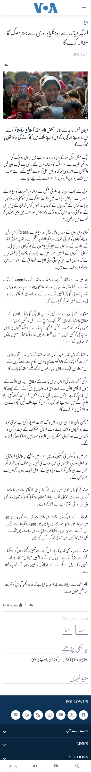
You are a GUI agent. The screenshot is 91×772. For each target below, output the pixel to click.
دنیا (86, 22)
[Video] (34, 766)
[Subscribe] (15, 714)
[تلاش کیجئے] (77, 766)
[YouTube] (56, 766)
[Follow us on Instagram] (49, 714)
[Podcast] (27, 714)
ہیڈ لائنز (13, 766)
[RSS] (38, 714)
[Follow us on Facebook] (83, 714)
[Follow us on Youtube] (60, 714)
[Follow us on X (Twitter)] (72, 714)
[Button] (5, 65)
